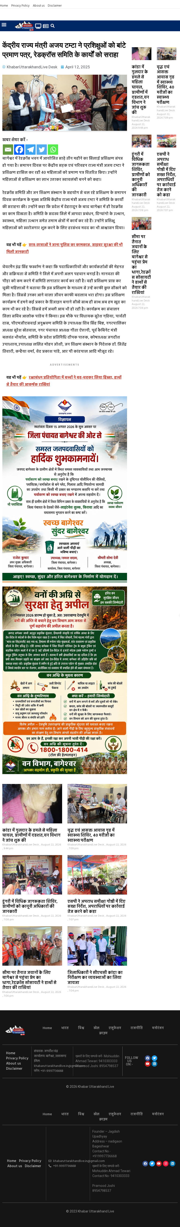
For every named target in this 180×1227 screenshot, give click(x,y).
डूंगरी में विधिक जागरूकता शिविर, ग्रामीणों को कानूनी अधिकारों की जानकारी (141, 175)
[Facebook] (19, 149)
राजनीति (137, 1028)
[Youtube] (147, 1064)
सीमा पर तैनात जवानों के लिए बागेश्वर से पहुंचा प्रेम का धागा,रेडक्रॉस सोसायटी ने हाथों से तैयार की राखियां (141, 265)
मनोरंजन (158, 1028)
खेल (96, 1028)
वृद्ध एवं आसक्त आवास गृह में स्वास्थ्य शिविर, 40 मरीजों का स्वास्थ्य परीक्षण (165, 85)
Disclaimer (55, 6)
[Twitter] (42, 149)
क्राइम (103, 1033)
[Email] (8, 149)
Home (4, 6)
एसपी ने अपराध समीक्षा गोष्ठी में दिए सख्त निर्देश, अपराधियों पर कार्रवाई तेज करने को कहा (166, 175)
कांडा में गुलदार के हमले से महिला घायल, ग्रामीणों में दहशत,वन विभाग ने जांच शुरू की (140, 90)
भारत (65, 1028)
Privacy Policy (20, 6)
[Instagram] (166, 1163)
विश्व (81, 1028)
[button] (4, 24)
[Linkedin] (154, 1064)
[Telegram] (30, 149)
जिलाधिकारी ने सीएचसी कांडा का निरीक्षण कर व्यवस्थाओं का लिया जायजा (95, 977)
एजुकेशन (115, 1028)
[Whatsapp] (53, 149)
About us (39, 6)
